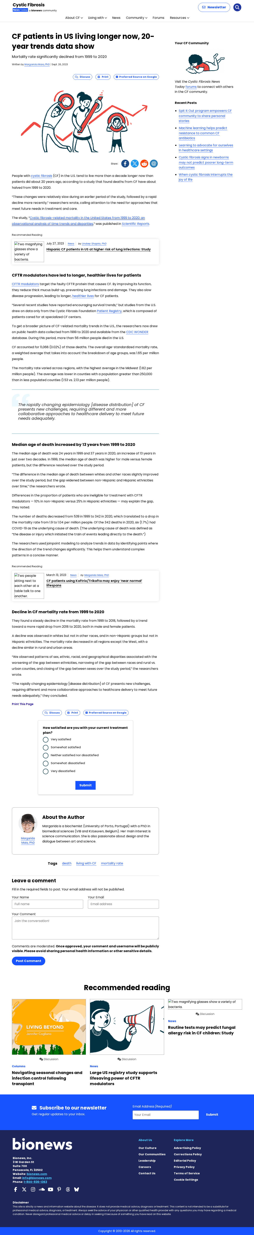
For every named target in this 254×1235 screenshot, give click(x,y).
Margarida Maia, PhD (37, 64)
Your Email (96, 897)
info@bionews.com (37, 1178)
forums (191, 86)
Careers (145, 1167)
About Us (145, 1140)
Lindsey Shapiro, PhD (94, 243)
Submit (85, 785)
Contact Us (147, 1173)
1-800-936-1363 (35, 1182)
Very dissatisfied (63, 771)
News (116, 17)
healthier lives (83, 296)
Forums (158, 17)
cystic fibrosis (41, 175)
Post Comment (28, 961)
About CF (72, 17)
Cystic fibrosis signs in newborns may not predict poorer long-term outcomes (206, 162)
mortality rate (112, 863)
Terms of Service (187, 1173)
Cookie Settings (186, 1180)
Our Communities (152, 1154)
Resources (178, 17)
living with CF (86, 863)
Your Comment (24, 914)
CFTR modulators (25, 284)
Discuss (84, 77)
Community (135, 17)
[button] (214, 7)
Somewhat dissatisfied (68, 763)
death (66, 863)
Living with (96, 17)
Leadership (147, 1161)
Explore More (184, 1140)
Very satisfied (61, 739)
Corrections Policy (188, 1154)
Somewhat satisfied (66, 747)
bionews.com (37, 1174)
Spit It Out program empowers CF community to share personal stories (205, 115)
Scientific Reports (135, 223)
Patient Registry (109, 311)
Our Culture (148, 1148)
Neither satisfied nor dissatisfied (75, 755)
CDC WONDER (137, 332)
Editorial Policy (185, 1161)
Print (104, 77)
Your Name (20, 897)
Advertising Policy (187, 1148)
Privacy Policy (184, 1167)
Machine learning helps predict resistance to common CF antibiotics (203, 133)
